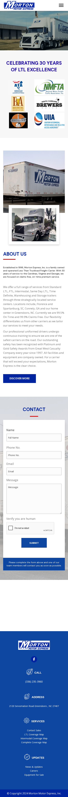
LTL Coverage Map (34, 734)
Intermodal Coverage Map (34, 738)
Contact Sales (34, 730)
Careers (34, 770)
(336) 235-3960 (34, 681)
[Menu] (61, 5)
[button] (19, 378)
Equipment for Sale (34, 774)
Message (12, 480)
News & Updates (34, 766)
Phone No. (13, 447)
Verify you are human (20, 519)
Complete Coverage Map (34, 742)
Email (10, 464)
